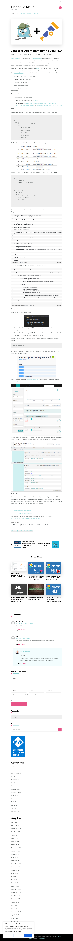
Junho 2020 (14, 921)
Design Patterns (16, 773)
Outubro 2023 (15, 851)
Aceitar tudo (28, 935)
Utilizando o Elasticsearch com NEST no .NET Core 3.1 (18, 575)
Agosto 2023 (15, 854)
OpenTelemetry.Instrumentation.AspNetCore (49, 105)
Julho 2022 (14, 873)
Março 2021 (14, 908)
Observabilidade (24, 48)
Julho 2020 (14, 918)
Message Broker (16, 789)
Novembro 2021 (16, 892)
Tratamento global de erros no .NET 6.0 (35, 598)
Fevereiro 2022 (15, 883)
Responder (21, 630)
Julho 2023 (14, 857)
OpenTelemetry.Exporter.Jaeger (46, 103)
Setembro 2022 (16, 867)
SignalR (13, 808)
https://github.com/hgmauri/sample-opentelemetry (26, 518)
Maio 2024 (14, 838)
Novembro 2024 (16, 829)
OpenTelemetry (28, 103)
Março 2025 (14, 822)
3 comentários (48, 54)
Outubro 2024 (15, 832)
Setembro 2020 (16, 912)
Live (12, 786)
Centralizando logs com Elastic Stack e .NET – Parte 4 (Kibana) (36, 578)
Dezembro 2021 (16, 889)
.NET (12, 48)
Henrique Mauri (23, 7)
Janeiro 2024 (15, 844)
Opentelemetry (29, 530)
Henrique (13, 54)
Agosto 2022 (15, 870)
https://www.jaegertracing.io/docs (23, 513)
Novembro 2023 (16, 848)
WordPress (42, 938)
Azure (13, 770)
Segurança (14, 805)
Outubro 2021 (15, 896)
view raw (59, 262)
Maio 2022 (14, 880)
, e (41, 63)
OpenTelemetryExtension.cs (18, 305)
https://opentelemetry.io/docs (22, 510)
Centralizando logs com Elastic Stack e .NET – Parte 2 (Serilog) (53, 578)
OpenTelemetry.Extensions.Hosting (24, 105)
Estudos (13, 783)
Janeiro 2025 (15, 825)
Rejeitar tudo (18, 935)
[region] (36, 237)
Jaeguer (35, 100)
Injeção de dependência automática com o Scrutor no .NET (19, 599)
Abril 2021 (14, 905)
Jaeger (38, 69)
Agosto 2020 (15, 915)
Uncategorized (15, 811)
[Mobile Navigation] (60, 7)
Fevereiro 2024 (15, 841)
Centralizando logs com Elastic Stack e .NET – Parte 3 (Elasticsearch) (53, 599)
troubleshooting (19, 73)
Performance (15, 795)
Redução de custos (16, 802)
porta (19, 143)
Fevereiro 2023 (15, 860)
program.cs (14, 262)
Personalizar (9, 935)
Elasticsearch (15, 779)
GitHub (25, 262)
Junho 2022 (14, 876)
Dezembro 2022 (16, 864)
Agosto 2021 (15, 902)
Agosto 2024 (15, 835)
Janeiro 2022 (15, 886)
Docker (17, 48)
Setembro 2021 (16, 899)
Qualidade (14, 799)
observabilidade (37, 58)
